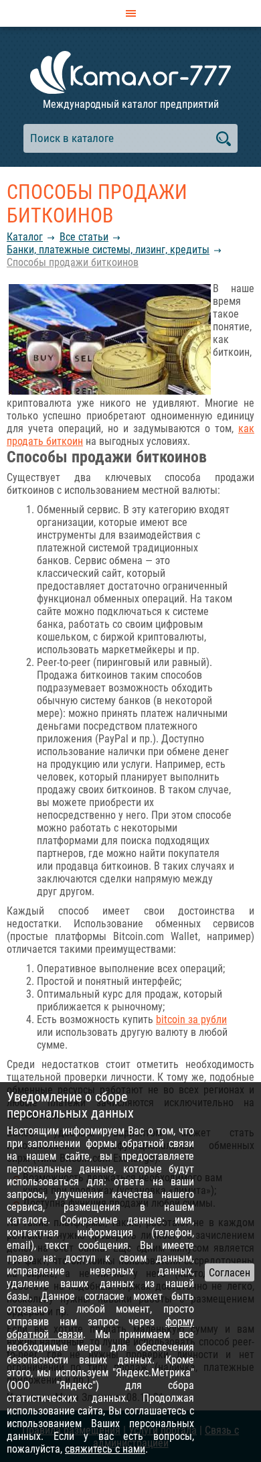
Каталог (25, 236)
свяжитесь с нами (105, 1449)
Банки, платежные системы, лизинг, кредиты (108, 249)
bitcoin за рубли (191, 1019)
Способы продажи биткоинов (73, 262)
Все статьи (84, 236)
